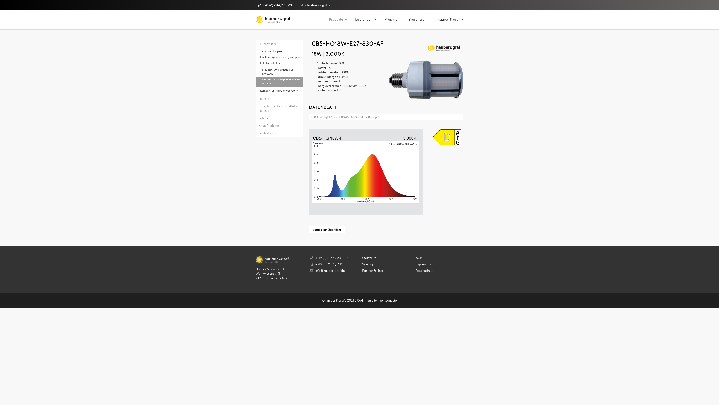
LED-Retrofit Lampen (273, 63)
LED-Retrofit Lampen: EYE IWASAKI (278, 72)
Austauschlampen (271, 51)
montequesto (387, 300)
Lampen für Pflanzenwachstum (279, 90)
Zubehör (264, 118)
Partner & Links (373, 270)
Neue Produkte (268, 125)
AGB (419, 258)
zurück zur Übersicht (327, 229)
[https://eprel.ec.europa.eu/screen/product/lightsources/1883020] (447, 137)
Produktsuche (267, 133)
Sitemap (368, 264)
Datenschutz (424, 270)
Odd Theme (365, 300)
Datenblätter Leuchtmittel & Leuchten (278, 108)
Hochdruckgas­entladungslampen (280, 57)
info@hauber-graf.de (318, 5)
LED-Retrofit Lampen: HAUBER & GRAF (281, 81)
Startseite (369, 258)
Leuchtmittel (267, 44)
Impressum (423, 264)
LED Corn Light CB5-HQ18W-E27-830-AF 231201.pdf (345, 117)
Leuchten (264, 98)
